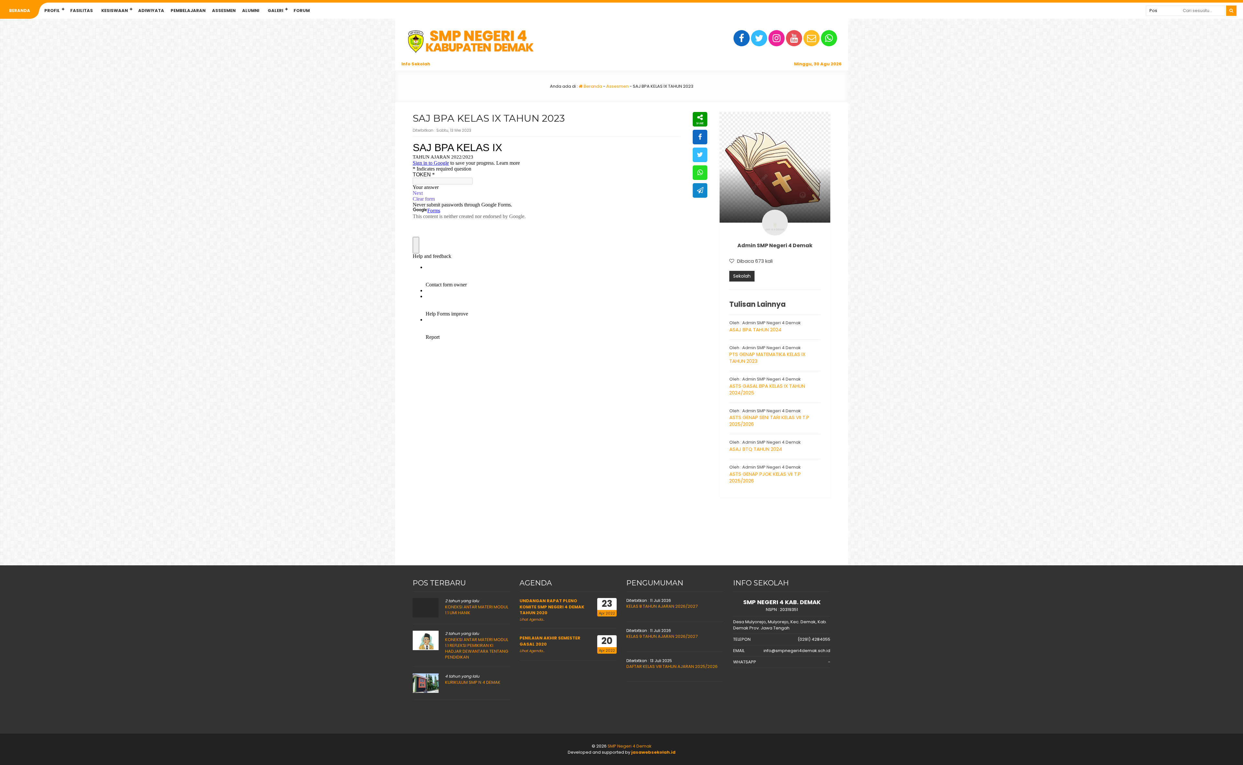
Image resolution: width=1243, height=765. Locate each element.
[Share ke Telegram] (700, 190)
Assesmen (224, 10)
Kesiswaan (114, 10)
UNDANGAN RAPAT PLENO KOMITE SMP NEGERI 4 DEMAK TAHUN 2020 (552, 606)
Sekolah (742, 276)
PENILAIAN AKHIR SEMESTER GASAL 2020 (550, 641)
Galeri (275, 10)
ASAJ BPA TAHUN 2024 (755, 329)
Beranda (19, 10)
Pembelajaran (188, 10)
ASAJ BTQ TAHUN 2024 (755, 449)
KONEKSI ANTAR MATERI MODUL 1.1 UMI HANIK (476, 610)
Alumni (250, 10)
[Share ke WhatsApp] (700, 172)
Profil (52, 10)
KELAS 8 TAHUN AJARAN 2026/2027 (662, 606)
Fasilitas (81, 10)
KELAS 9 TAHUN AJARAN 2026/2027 (662, 636)
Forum (302, 10)
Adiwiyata (151, 10)
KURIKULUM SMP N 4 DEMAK (472, 682)
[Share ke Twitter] (700, 155)
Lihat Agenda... (532, 619)
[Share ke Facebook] (700, 137)
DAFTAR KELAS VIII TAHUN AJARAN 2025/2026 (672, 666)
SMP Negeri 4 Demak (630, 746)
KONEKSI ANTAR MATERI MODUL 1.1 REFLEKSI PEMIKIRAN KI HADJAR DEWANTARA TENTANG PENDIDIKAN (476, 648)
